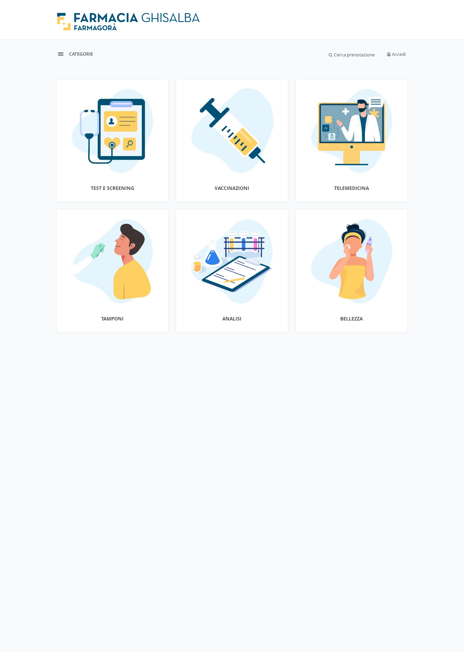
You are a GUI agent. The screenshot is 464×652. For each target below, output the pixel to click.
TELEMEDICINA (351, 188)
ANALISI (231, 319)
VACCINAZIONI (232, 188)
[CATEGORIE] (60, 53)
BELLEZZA (351, 319)
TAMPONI (112, 319)
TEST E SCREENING (112, 188)
